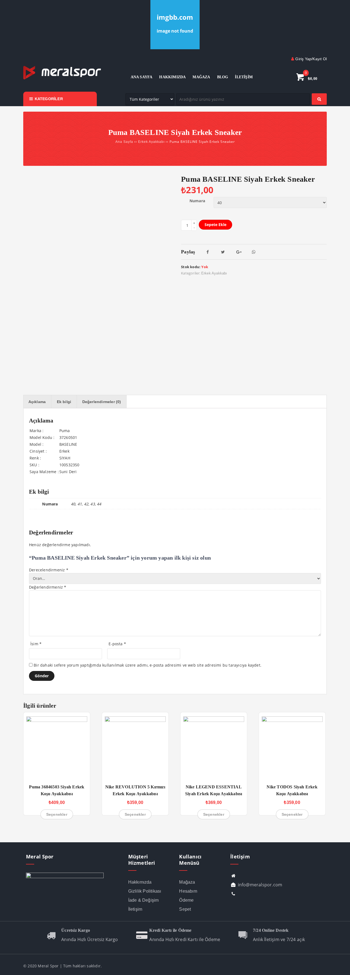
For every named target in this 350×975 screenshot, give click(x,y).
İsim (36, 643)
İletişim (135, 909)
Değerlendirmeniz (47, 587)
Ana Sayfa (124, 142)
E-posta (117, 643)
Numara (197, 200)
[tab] (37, 401)
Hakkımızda (140, 882)
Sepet (185, 909)
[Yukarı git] (340, 965)
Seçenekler (56, 814)
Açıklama (37, 402)
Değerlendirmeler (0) (101, 402)
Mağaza (187, 882)
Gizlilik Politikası (144, 891)
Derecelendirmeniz (48, 569)
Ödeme (186, 900)
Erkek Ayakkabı (151, 142)
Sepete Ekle (215, 224)
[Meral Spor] (62, 78)
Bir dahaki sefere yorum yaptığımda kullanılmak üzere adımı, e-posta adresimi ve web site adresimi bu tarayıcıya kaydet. (147, 665)
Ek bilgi (64, 402)
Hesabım (188, 891)
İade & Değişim (143, 900)
